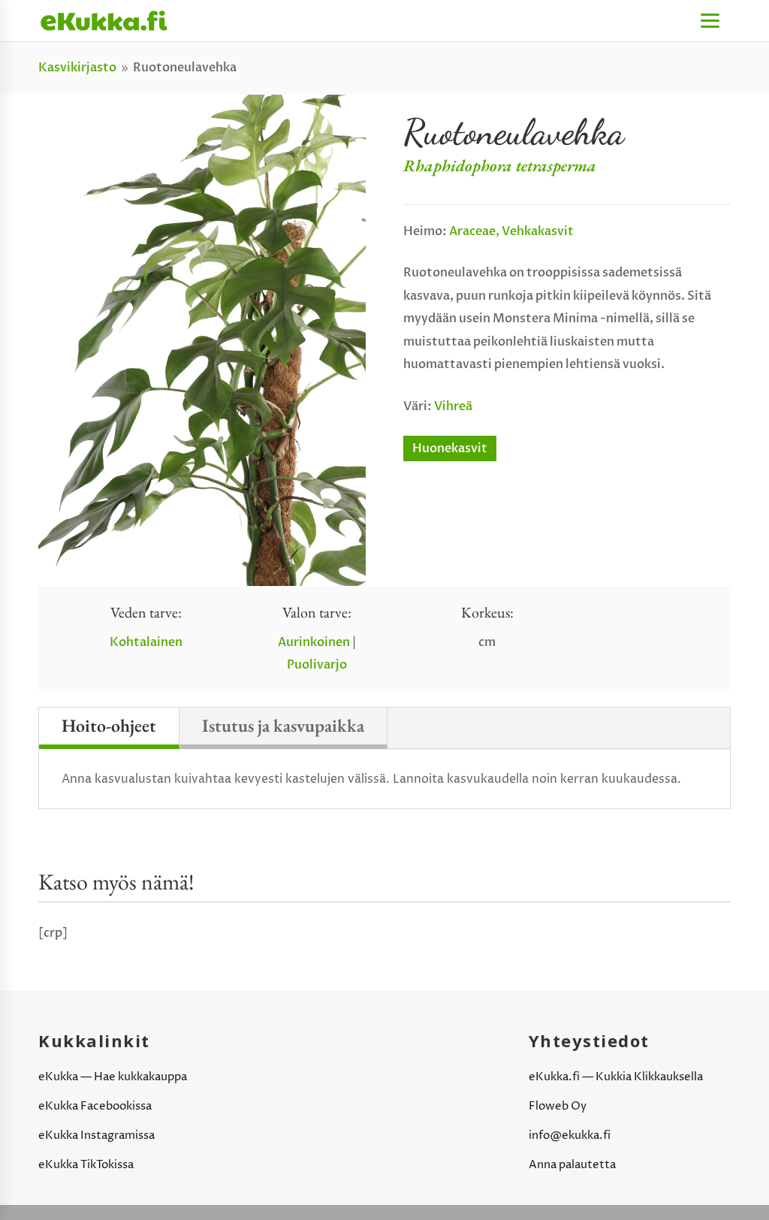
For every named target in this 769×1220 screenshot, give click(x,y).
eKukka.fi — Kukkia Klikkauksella (616, 1077)
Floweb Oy (558, 1106)
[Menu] (710, 20)
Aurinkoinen (314, 642)
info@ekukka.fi (570, 1135)
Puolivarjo (317, 665)
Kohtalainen (146, 642)
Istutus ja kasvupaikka (283, 725)
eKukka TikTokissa (86, 1165)
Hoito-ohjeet (109, 725)
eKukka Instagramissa (96, 1135)
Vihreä (453, 406)
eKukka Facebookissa (95, 1106)
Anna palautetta (572, 1165)
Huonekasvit (449, 448)
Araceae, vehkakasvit (511, 231)
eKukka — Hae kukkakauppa (112, 1077)
